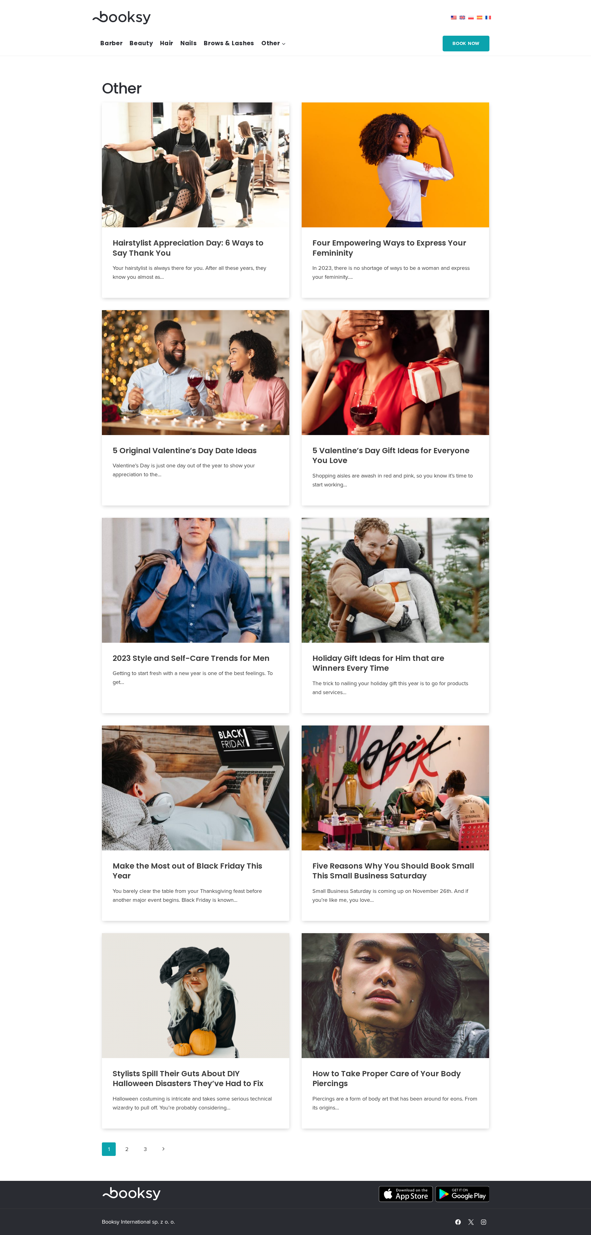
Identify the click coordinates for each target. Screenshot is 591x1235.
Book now (466, 43)
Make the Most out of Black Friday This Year (187, 871)
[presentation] (195, 164)
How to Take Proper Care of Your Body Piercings (386, 1078)
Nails (188, 43)
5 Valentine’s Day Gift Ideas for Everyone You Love (390, 455)
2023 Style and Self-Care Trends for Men (191, 658)
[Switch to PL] (472, 17)
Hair (166, 43)
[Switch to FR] (489, 17)
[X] (470, 1222)
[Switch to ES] (481, 17)
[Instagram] (483, 1222)
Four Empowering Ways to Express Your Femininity (389, 248)
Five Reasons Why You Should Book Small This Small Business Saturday (393, 871)
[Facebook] (458, 1222)
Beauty (141, 43)
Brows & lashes (229, 43)
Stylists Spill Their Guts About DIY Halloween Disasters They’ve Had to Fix (188, 1078)
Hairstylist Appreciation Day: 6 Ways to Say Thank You (188, 248)
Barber (111, 43)
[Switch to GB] (464, 17)
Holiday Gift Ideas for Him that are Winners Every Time (378, 663)
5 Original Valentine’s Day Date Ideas (185, 450)
